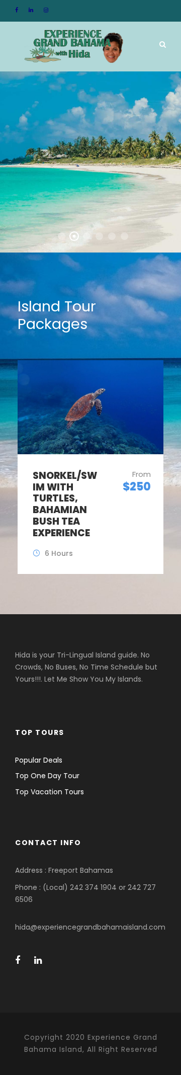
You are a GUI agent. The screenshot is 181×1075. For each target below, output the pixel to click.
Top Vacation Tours (49, 792)
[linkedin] (31, 10)
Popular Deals (38, 760)
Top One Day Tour (47, 776)
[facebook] (16, 10)
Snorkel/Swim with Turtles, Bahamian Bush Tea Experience (65, 504)
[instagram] (46, 10)
